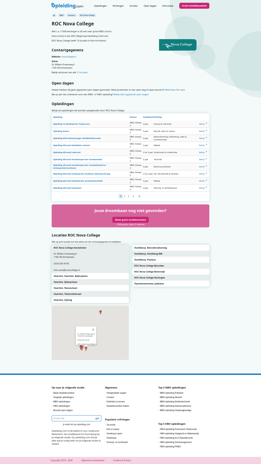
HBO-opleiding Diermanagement (176, 442)
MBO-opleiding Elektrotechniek (175, 401)
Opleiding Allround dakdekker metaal (71, 145)
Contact (110, 397)
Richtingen (118, 5)
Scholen (134, 5)
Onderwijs (111, 438)
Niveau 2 (71, 15)
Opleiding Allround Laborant (67, 152)
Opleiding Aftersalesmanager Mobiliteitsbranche (77, 138)
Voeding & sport (114, 433)
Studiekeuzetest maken (118, 406)
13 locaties (82, 72)
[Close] (93, 329)
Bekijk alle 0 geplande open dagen (131, 94)
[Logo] (67, 6)
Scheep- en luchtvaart (117, 442)
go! (97, 418)
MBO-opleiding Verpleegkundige (175, 410)
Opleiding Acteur (61, 131)
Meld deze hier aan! (175, 89)
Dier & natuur (113, 429)
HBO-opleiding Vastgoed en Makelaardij (179, 433)
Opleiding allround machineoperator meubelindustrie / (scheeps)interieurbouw (80, 166)
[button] (86, 349)
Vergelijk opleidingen (63, 397)
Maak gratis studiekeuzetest (130, 219)
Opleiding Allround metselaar (67, 188)
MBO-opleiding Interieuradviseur (175, 406)
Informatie (167, 5)
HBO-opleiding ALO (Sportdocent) (176, 438)
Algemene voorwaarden (92, 460)
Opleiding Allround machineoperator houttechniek (77, 159)
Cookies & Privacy (122, 460)
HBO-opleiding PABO (170, 446)
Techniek (111, 425)
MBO (61, 15)
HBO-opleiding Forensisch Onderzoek (178, 429)
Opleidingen (100, 5)
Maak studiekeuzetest (63, 393)
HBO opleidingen (61, 406)
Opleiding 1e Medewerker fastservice (71, 124)
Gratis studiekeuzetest (194, 5)
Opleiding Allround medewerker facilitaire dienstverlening (81, 174)
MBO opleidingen (61, 401)
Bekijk (202, 124)
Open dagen (150, 5)
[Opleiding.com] (54, 15)
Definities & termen (116, 401)
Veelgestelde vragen (116, 393)
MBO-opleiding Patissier (171, 393)
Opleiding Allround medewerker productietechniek (78, 181)
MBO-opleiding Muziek (171, 397)
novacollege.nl (68, 56)
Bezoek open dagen (63, 410)
